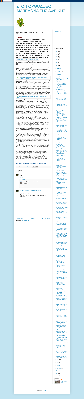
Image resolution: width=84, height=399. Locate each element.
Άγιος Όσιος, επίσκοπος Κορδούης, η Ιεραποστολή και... (61, 173)
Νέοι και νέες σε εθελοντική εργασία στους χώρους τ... (61, 151)
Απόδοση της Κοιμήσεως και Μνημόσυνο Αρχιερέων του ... (61, 131)
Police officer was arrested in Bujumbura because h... (61, 275)
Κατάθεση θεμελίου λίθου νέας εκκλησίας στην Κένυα (61, 176)
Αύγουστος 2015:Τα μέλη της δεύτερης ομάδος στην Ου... (61, 200)
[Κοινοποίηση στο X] (35, 166)
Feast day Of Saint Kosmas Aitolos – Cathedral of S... (61, 99)
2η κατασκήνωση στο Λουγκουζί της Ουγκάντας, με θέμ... (61, 138)
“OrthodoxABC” (58, 31)
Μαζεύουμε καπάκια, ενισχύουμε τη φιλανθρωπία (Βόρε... (61, 102)
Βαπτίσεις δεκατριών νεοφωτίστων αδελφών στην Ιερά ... (61, 220)
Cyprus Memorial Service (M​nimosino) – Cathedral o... (61, 305)
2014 (57, 370)
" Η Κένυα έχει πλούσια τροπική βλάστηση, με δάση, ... (61, 338)
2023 (57, 54)
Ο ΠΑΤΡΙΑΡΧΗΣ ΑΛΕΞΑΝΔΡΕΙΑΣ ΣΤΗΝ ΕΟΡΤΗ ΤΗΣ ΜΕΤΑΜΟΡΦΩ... (61, 292)
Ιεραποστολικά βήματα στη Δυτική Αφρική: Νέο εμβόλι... (61, 357)
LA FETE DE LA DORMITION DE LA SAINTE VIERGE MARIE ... (61, 163)
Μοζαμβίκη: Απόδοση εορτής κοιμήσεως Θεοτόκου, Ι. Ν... (61, 148)
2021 (57, 57)
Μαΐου (58, 362)
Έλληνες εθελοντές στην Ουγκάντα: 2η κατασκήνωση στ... (61, 179)
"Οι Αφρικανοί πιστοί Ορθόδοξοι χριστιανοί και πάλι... (61, 120)
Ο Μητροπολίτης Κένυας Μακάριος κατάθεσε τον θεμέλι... (61, 265)
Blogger (45, 390)
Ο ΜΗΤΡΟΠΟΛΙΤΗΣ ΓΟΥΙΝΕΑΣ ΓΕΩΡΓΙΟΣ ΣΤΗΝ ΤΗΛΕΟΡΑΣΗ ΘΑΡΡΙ (62, 313)
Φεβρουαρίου (59, 367)
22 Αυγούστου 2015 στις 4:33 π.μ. (35, 190)
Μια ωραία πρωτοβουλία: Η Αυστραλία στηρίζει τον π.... (61, 256)
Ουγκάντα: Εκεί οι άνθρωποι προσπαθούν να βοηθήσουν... (61, 86)
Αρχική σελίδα (32, 218)
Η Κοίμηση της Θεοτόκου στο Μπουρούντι (61, 188)
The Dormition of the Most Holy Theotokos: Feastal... (61, 205)
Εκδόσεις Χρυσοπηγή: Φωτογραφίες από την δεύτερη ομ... (60, 182)
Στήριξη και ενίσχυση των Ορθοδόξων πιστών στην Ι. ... (62, 105)
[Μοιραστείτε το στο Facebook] (36, 166)
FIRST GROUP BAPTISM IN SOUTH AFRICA (61, 289)
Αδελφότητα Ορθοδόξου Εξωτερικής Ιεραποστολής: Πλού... (61, 332)
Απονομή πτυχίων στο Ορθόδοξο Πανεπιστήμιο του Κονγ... (62, 328)
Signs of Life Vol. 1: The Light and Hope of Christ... (61, 307)
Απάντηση (21, 177)
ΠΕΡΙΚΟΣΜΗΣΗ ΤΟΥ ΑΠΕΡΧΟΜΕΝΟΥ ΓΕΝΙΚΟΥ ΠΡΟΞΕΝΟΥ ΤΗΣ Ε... (61, 169)
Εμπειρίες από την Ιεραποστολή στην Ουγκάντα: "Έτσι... (62, 79)
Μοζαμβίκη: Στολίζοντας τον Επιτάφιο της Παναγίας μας (61, 212)
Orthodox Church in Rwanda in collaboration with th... (61, 234)
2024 (57, 53)
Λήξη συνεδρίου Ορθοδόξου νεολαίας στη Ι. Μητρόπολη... (62, 76)
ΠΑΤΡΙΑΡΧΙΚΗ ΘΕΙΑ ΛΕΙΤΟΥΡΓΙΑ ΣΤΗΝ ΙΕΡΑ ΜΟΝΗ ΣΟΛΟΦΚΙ (61, 108)
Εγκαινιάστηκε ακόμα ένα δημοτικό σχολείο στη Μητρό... (60, 346)
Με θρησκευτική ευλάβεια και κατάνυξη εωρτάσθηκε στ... (61, 203)
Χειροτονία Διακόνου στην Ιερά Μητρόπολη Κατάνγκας (61, 81)
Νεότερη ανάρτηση (20, 218)
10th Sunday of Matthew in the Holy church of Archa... (61, 280)
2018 (57, 62)
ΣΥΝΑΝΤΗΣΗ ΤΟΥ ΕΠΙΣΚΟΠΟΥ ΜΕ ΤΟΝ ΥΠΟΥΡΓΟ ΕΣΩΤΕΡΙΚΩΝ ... (61, 240)
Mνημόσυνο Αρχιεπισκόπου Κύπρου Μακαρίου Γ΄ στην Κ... (61, 249)
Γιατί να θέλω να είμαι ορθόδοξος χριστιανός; (60, 354)
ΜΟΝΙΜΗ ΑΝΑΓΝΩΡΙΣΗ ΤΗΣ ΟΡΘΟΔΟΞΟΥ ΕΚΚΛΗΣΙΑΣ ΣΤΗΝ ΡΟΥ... (61, 236)
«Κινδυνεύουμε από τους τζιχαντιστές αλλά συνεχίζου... (60, 141)
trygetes (24, 181)
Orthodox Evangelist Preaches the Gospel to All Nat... (61, 335)
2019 (57, 60)
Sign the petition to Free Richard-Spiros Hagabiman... (60, 156)
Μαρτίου (58, 365)
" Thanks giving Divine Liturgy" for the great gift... (61, 258)
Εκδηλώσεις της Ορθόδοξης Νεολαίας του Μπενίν (61, 115)
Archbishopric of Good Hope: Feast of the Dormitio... (61, 186)
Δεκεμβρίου (59, 68)
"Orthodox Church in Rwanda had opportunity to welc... (61, 299)
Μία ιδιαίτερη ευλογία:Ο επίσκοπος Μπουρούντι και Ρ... (61, 252)
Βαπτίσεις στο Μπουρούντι (61, 198)
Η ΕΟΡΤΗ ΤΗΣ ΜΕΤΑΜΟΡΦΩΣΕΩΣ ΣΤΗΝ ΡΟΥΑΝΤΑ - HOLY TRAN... (61, 302)
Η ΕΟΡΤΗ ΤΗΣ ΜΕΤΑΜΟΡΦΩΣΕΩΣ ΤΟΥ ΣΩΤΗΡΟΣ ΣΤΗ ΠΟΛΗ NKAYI (61, 262)
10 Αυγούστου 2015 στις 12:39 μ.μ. (36, 173)
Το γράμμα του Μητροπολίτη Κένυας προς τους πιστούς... (61, 229)
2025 (57, 51)
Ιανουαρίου (59, 368)
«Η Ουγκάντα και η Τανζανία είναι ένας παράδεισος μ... (61, 224)
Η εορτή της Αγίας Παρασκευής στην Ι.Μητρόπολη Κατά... (61, 352)
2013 (57, 372)
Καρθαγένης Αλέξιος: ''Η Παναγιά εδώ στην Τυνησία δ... (61, 196)
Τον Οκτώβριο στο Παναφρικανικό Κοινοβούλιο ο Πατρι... (61, 159)
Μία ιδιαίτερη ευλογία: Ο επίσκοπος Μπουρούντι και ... (61, 269)
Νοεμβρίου (59, 69)
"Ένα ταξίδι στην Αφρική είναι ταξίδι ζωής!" (61, 118)
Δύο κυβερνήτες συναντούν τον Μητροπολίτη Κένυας (61, 278)
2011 (57, 375)
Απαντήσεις (23, 179)
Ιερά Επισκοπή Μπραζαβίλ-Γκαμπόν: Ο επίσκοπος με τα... (61, 246)
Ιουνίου (58, 360)
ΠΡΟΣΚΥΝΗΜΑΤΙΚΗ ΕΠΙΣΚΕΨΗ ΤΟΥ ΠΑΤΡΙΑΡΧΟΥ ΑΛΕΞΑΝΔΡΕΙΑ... (60, 112)
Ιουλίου (58, 359)
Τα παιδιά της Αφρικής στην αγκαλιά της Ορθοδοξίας (61, 84)
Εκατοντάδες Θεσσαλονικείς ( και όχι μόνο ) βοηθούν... (61, 349)
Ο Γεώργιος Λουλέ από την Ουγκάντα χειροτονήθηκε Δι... (61, 318)
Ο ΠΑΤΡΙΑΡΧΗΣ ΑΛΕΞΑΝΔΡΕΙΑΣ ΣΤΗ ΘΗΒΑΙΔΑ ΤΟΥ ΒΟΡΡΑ (60, 145)
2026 (57, 50)
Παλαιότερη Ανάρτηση (46, 218)
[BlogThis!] (33, 166)
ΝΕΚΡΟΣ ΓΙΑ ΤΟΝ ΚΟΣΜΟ (24, 173)
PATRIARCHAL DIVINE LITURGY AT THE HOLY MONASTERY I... (61, 96)
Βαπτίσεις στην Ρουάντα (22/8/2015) (60, 124)
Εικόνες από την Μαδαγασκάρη (61, 323)
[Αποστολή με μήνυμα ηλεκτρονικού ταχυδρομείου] (32, 166)
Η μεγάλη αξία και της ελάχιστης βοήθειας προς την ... (62, 153)
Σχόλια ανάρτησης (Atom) (25, 220)
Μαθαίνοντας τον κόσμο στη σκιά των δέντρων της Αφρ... (61, 231)
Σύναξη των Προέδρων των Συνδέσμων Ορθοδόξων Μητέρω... (61, 135)
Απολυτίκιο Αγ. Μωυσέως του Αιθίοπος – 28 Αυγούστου (61, 93)
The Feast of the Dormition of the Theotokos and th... (61, 191)
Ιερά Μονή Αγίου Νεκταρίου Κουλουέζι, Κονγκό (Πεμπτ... (61, 286)
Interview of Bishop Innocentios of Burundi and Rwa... (62, 126)
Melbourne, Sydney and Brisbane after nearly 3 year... (60, 90)
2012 (57, 373)
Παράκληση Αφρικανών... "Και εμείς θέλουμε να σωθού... (61, 243)
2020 (57, 59)
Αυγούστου (59, 74)
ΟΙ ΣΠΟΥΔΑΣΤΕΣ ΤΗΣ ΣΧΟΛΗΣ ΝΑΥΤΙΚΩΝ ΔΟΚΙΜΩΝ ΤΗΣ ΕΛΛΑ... (62, 343)
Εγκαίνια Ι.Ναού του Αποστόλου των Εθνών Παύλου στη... (61, 166)
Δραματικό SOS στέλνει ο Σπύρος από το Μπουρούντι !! (61, 272)
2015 (57, 67)
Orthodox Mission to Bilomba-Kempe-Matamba (61, 340)
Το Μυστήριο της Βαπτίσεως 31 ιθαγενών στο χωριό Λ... (61, 193)
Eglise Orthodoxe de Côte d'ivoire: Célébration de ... (61, 326)
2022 (57, 56)
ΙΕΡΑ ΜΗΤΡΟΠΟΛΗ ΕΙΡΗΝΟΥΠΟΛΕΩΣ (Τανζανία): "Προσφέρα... (61, 283)
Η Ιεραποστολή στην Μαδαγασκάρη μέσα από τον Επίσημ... (61, 215)
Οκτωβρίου (59, 71)
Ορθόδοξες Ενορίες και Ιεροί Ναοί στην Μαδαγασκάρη (61, 129)
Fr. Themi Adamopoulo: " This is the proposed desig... (62, 208)
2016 (57, 65)
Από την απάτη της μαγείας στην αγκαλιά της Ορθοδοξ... (61, 316)
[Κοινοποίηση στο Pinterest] (37, 166)
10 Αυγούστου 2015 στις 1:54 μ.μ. (34, 181)
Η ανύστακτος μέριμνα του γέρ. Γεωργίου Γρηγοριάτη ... (61, 322)
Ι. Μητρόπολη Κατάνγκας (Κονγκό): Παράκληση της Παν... (61, 296)
